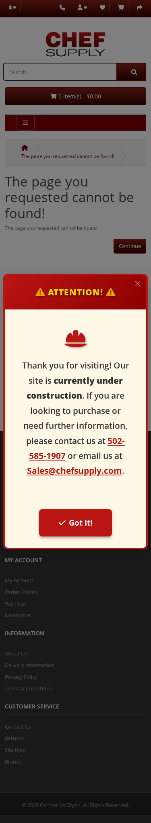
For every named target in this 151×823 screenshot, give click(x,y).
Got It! (80, 522)
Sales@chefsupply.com (74, 470)
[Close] (137, 283)
